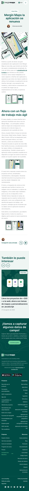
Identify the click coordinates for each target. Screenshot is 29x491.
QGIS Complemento (7, 394)
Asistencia (24, 449)
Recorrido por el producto (6, 385)
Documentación (23, 446)
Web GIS (4, 397)
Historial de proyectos (7, 404)
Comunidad (24, 452)
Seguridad (4, 483)
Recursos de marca (22, 458)
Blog (26, 441)
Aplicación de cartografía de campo (21, 422)
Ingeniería (25, 396)
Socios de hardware (7, 443)
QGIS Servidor (5, 426)
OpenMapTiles (14, 369)
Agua (26, 393)
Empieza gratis (5, 423)
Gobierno (25, 401)
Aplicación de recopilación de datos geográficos (22, 416)
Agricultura (24, 387)
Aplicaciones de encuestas (23, 471)
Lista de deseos (23, 464)
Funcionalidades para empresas (7, 419)
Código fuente (23, 455)
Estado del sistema (22, 461)
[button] (20, 2)
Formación (24, 443)
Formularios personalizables (5, 390)
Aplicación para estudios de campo (21, 410)
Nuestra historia (6, 438)
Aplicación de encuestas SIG (21, 427)
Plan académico (6, 429)
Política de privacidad (22, 478)
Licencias (25, 481)
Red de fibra (24, 384)
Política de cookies (6, 481)
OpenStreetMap (19, 367)
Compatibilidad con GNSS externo (6, 401)
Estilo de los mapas (6, 412)
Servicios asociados (7, 441)
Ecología (25, 390)
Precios (3, 449)
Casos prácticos (23, 438)
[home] (8, 2)
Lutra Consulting (5, 478)
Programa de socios (7, 446)
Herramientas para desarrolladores (6, 408)
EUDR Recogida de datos (22, 405)
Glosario (25, 467)
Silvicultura (24, 399)
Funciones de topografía (8, 415)
